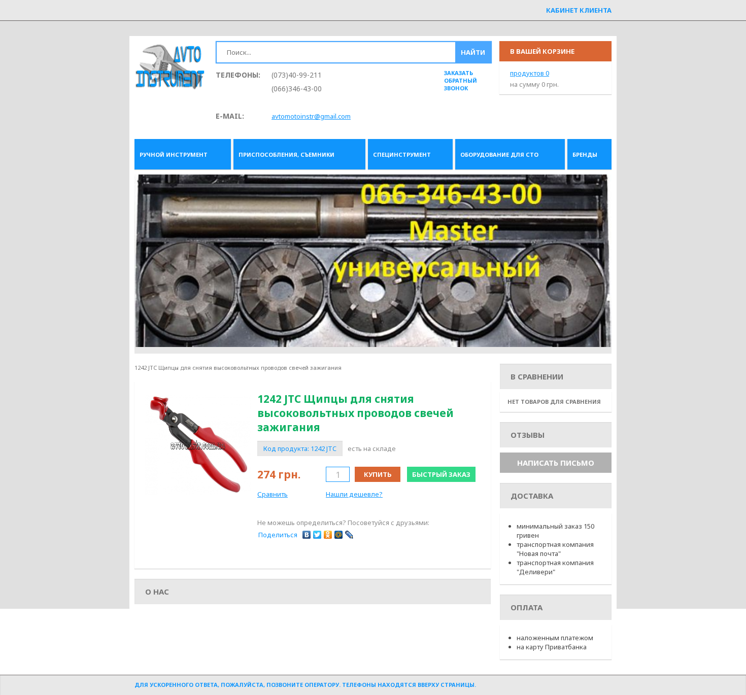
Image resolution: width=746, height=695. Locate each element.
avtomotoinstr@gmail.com (311, 116)
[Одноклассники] (328, 534)
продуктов (529, 73)
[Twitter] (317, 534)
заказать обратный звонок (460, 80)
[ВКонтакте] (306, 534)
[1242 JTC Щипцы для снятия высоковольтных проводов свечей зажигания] (198, 445)
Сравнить (272, 494)
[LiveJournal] (349, 534)
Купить (378, 474)
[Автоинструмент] (170, 67)
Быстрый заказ (441, 474)
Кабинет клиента (579, 10)
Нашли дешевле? (354, 494)
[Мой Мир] (338, 534)
